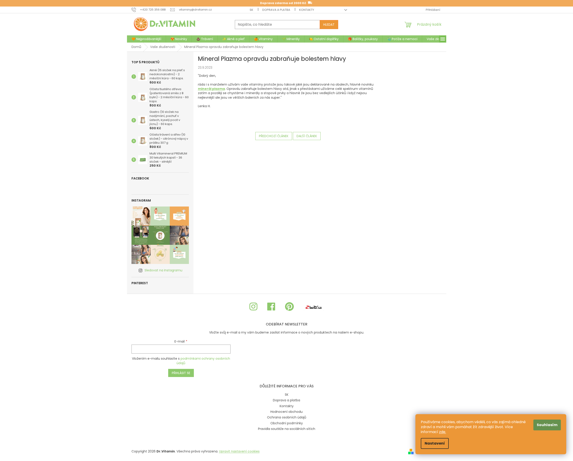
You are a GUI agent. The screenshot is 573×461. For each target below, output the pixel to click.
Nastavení (435, 443)
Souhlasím (547, 424)
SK (251, 10)
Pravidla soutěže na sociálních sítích (286, 429)
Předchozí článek (273, 136)
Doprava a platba (276, 10)
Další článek (307, 136)
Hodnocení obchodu (286, 411)
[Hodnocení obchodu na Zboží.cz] (314, 307)
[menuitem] (146, 39)
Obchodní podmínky (286, 423)
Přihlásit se (181, 373)
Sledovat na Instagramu (163, 270)
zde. (442, 431)
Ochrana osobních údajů (286, 417)
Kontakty (306, 10)
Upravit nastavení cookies (239, 451)
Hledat (329, 24)
